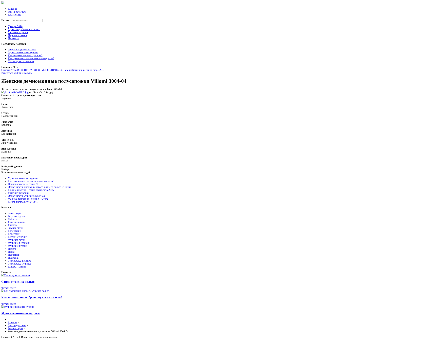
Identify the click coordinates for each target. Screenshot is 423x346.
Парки (11, 251)
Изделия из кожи (17, 35)
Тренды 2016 (15, 26)
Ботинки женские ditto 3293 (87, 70)
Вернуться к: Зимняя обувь (16, 73)
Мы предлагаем (17, 11)
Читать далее (8, 288)
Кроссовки (14, 233)
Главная (12, 8)
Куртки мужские (17, 236)
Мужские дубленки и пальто (24, 29)
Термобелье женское (19, 260)
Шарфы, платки (17, 266)
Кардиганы (14, 231)
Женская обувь (16, 222)
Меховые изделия (18, 32)
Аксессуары (14, 213)
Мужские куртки (17, 245)
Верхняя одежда (17, 216)
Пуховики (13, 38)
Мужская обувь (16, 239)
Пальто (12, 248)
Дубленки (13, 219)
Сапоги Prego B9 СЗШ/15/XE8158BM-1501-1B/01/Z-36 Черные (36, 70)
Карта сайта (14, 14)
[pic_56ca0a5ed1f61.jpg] (14, 92)
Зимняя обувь (15, 228)
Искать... (6, 20)
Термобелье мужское (19, 263)
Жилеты (12, 225)
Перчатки (13, 254)
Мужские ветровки (19, 242)
